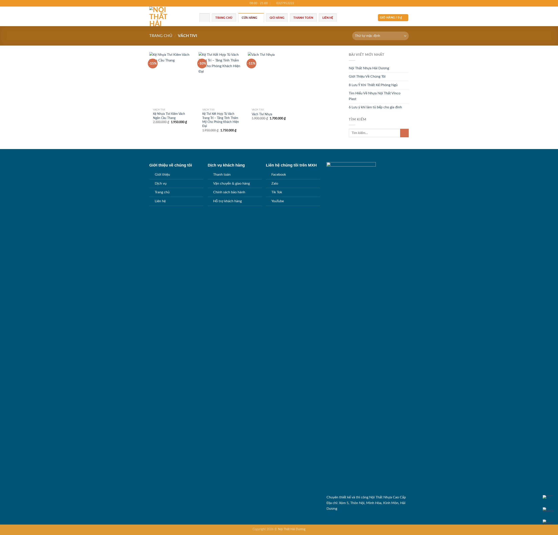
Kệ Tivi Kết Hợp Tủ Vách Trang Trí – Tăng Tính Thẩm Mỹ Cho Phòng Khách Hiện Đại (220, 120)
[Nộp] (404, 133)
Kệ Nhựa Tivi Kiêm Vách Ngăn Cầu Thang (169, 116)
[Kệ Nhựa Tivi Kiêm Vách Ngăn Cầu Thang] (171, 79)
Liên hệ (327, 18)
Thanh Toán (303, 18)
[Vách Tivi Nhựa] (270, 79)
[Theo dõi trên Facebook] (301, 3)
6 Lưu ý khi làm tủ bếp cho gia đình (375, 107)
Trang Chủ (223, 18)
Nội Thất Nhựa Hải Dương (369, 68)
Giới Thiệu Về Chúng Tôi (367, 76)
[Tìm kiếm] (204, 17)
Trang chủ (160, 36)
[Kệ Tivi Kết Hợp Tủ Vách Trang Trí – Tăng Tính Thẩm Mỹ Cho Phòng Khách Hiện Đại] (221, 79)
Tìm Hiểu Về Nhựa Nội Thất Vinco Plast (374, 96)
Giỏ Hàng (277, 18)
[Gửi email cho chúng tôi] (310, 3)
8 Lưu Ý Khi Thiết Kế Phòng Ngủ (373, 85)
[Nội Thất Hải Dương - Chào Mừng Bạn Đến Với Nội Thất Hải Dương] (171, 16)
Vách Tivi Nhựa (262, 114)
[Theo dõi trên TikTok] (305, 3)
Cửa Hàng (249, 18)
